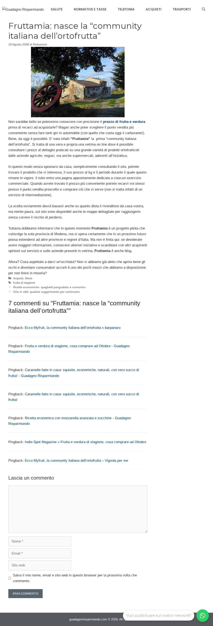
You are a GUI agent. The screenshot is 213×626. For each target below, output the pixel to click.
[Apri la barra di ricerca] (203, 9)
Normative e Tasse (90, 9)
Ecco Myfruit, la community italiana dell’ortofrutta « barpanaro (72, 328)
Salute (57, 9)
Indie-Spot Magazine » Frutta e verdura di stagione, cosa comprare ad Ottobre (85, 442)
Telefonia (126, 9)
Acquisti (153, 9)
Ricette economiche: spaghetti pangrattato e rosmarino (49, 287)
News (28, 278)
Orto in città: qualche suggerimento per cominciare (46, 291)
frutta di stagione (24, 282)
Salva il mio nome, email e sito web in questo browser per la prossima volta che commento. (75, 578)
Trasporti (182, 9)
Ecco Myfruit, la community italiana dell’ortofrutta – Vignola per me (76, 461)
